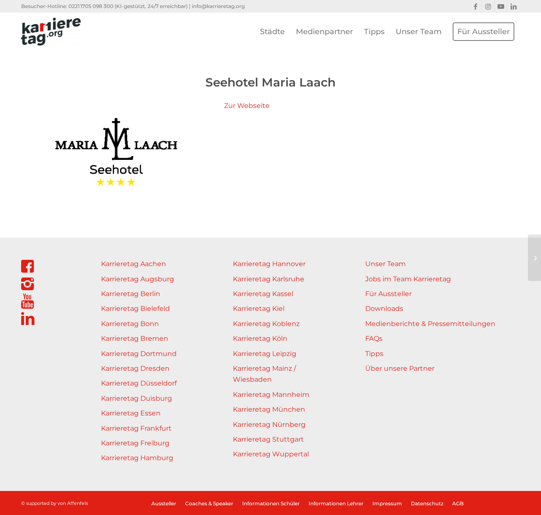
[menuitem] (272, 32)
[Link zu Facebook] (475, 6)
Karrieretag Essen (131, 413)
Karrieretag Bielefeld (135, 309)
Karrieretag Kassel (263, 294)
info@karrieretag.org (218, 6)
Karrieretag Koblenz (266, 324)
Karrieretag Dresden (135, 368)
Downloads (384, 309)
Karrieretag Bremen (134, 338)
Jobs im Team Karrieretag (408, 279)
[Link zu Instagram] (488, 6)
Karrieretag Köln (260, 338)
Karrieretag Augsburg (137, 279)
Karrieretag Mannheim (271, 395)
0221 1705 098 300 (90, 6)
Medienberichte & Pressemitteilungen (430, 324)
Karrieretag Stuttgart (268, 439)
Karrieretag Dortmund (139, 354)
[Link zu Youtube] (501, 6)
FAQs (374, 338)
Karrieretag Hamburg (137, 458)
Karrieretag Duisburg (136, 398)
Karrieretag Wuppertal (271, 454)
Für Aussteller (388, 294)
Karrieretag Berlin (130, 294)
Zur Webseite (247, 106)
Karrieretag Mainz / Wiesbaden (264, 373)
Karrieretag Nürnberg (269, 425)
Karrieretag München (269, 409)
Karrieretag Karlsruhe (268, 279)
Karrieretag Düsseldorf (139, 383)
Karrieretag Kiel (258, 309)
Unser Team (385, 264)
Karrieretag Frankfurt (136, 428)
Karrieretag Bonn (130, 324)
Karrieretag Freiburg (135, 443)
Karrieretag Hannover (269, 264)
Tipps (374, 354)
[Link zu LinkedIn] (513, 6)
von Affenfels (72, 503)
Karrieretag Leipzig (264, 354)
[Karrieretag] (51, 32)
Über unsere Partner (399, 368)
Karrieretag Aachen (133, 264)
